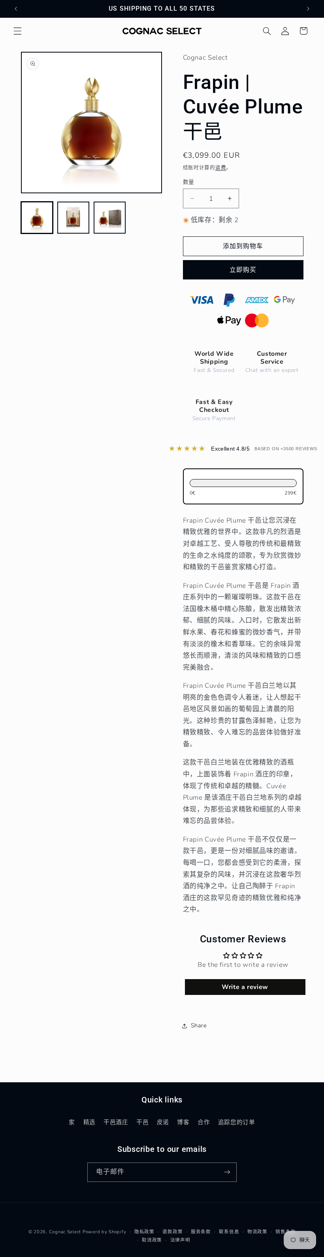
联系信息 (229, 1232)
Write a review (245, 987)
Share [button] (199, 1025)
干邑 (142, 1122)
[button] (17, 31)
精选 (89, 1122)
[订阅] (227, 1172)
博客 (183, 1122)
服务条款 (201, 1232)
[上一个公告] (15, 8)
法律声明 (180, 1240)
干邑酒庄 (116, 1122)
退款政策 (172, 1232)
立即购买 (243, 270)
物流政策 (257, 1232)
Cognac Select (65, 1232)
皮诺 (163, 1122)
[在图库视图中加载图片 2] (73, 218)
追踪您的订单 (236, 1122)
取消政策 (152, 1240)
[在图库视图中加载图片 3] (110, 218)
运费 (220, 167)
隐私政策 (144, 1232)
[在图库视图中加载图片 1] (37, 218)
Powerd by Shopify (104, 1232)
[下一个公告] (308, 8)
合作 (204, 1122)
